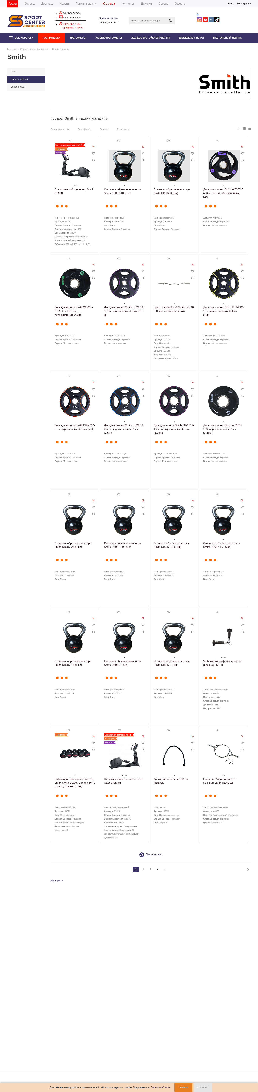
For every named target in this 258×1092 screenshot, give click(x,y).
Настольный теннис (227, 37)
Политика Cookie (160, 1087)
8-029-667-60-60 (72, 24)
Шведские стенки (191, 37)
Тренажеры (78, 37)
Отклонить (203, 1087)
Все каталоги (24, 37)
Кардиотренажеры (109, 37)
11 (164, 869)
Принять (183, 1087)
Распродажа (51, 37)
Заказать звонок (108, 18)
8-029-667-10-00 (72, 13)
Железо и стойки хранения (150, 37)
